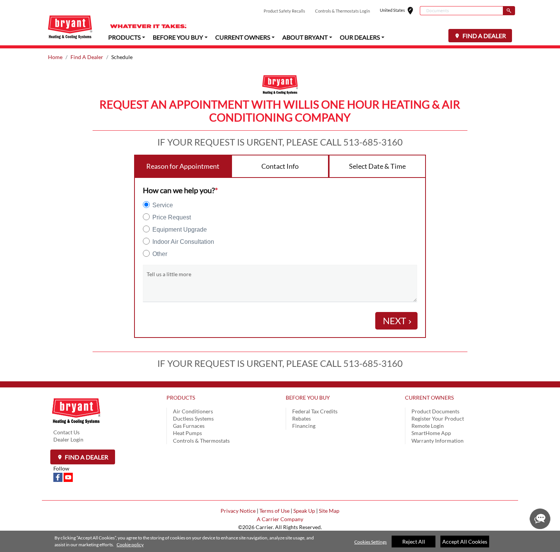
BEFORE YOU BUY (308, 397)
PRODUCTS (180, 397)
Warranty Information (437, 440)
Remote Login (427, 425)
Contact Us (66, 432)
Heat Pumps (187, 433)
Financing (303, 425)
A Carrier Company (280, 519)
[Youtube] (68, 477)
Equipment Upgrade (179, 229)
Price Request (171, 217)
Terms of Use (274, 510)
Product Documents (435, 411)
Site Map (329, 510)
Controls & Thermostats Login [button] (342, 10)
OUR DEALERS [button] (360, 37)
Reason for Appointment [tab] (182, 166)
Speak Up (304, 510)
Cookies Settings (370, 542)
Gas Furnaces (189, 425)
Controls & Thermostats (201, 440)
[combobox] (461, 10)
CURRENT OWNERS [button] (242, 37)
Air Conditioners (193, 411)
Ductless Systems (193, 418)
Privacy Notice (238, 510)
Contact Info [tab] (280, 166)
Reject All (413, 541)
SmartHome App (431, 433)
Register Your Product (437, 418)
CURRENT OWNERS (429, 397)
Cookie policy (130, 544)
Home (55, 57)
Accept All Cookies (464, 541)
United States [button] (400, 11)
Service (162, 205)
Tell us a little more (169, 274)
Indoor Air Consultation (183, 241)
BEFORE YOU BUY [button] (178, 37)
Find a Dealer (86, 457)
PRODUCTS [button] (124, 37)
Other (159, 254)
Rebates (301, 418)
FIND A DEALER (483, 35)
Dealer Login (68, 439)
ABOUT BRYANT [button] (305, 37)
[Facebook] (58, 477)
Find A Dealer (86, 57)
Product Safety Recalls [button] (284, 10)
